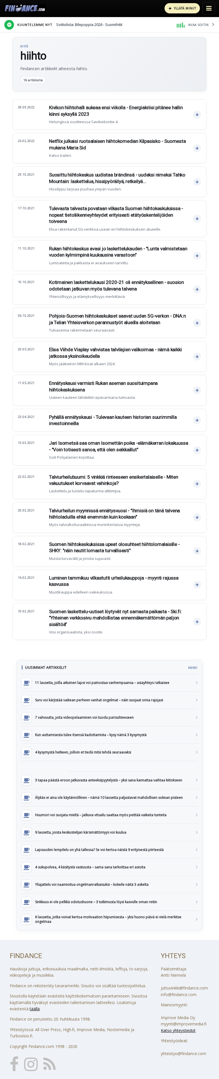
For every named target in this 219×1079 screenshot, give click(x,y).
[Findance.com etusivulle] (25, 8)
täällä (35, 1008)
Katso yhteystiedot (178, 1030)
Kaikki (192, 667)
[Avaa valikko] (208, 8)
